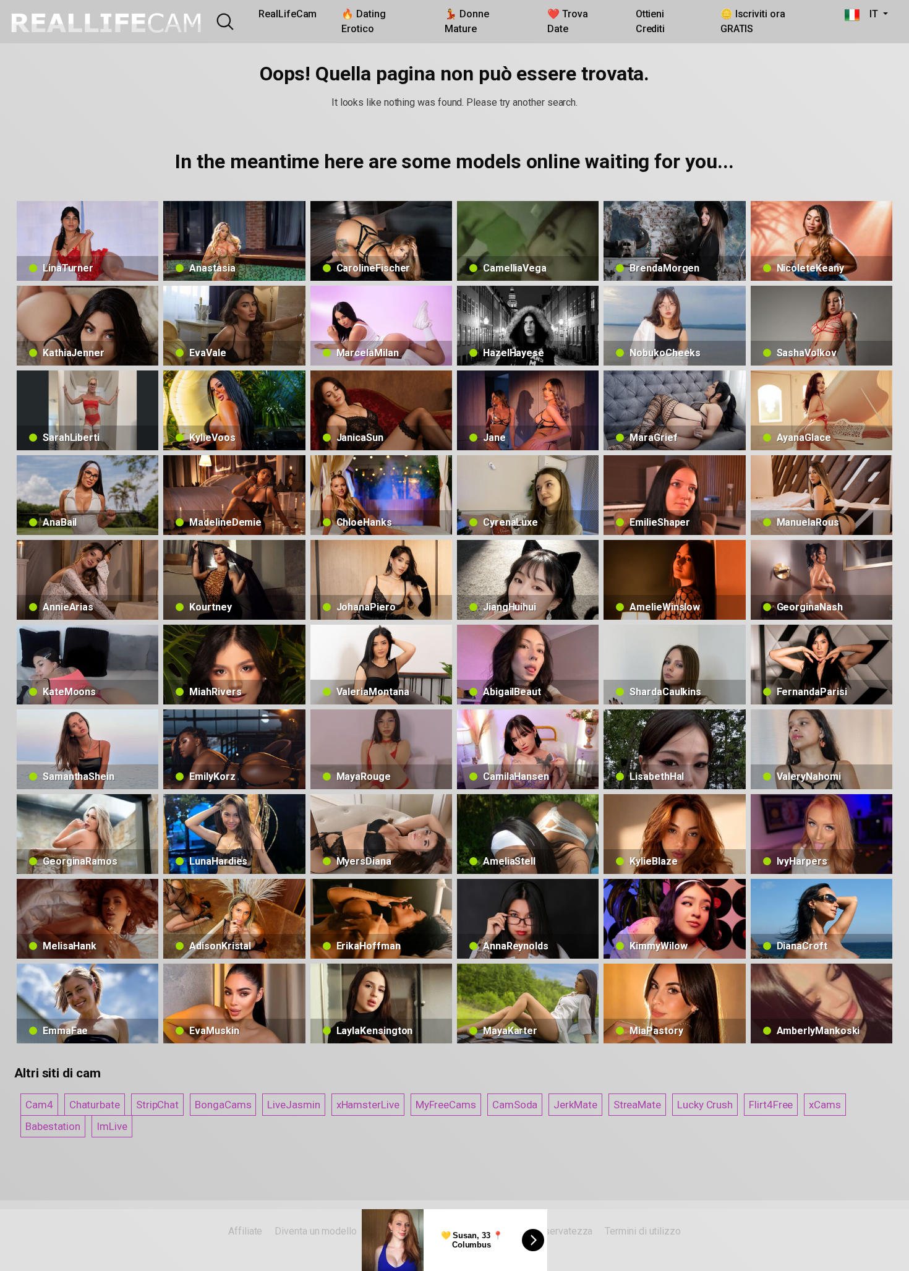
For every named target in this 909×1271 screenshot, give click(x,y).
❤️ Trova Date (567, 21)
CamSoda (514, 1104)
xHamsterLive (367, 1104)
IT (870, 14)
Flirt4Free (771, 1104)
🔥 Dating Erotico (363, 21)
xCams (825, 1104)
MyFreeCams (446, 1104)
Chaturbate (94, 1104)
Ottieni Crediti (650, 21)
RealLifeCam (287, 14)
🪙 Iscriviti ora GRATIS (752, 21)
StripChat (157, 1104)
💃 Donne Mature (467, 21)
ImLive (111, 1126)
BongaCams (223, 1104)
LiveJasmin (293, 1104)
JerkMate (575, 1104)
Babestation (52, 1126)
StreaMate (637, 1104)
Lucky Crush (705, 1104)
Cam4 (39, 1104)
